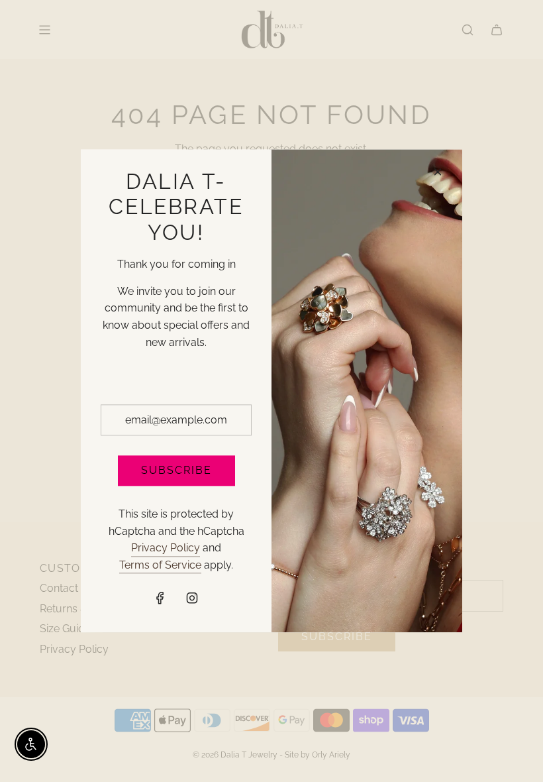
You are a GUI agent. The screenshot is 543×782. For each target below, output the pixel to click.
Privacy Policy (165, 547)
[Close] (437, 171)
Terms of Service (160, 565)
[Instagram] (192, 598)
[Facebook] (160, 598)
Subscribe (176, 471)
